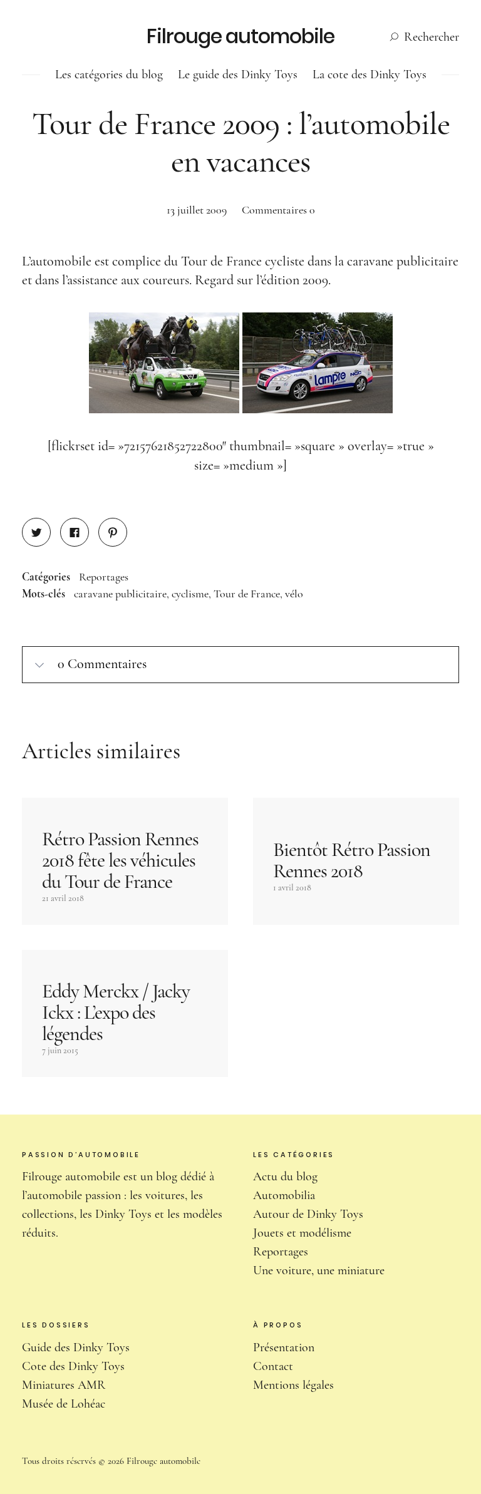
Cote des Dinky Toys (73, 1366)
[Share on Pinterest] (112, 532)
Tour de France (247, 593)
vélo (294, 593)
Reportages (103, 577)
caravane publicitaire (120, 593)
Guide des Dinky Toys (76, 1347)
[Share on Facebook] (74, 532)
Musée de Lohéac (63, 1403)
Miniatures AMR (64, 1385)
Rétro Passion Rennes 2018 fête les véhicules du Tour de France (120, 860)
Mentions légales (293, 1385)
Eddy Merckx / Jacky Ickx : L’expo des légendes (116, 1012)
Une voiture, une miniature (319, 1270)
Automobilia (284, 1195)
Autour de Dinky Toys (308, 1214)
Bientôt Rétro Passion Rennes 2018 (351, 860)
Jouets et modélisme (302, 1232)
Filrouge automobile (240, 36)
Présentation (283, 1347)
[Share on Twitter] (36, 532)
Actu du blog (285, 1176)
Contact (273, 1366)
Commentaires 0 (278, 210)
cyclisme (190, 593)
